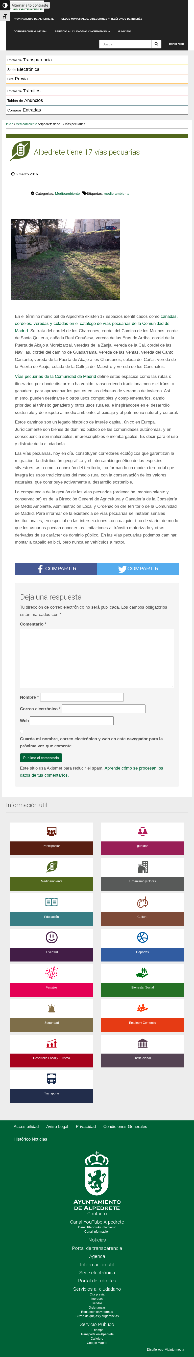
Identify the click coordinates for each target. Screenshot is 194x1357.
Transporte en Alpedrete (97, 1334)
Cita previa (97, 1294)
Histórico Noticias (30, 1139)
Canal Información (97, 1231)
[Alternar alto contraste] (5, 5)
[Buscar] (156, 44)
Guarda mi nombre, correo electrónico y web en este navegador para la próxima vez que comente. (91, 742)
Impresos (97, 1299)
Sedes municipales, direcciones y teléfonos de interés (101, 18)
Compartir (61, 569)
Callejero (97, 1338)
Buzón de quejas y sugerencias (97, 1316)
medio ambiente (117, 193)
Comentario (33, 624)
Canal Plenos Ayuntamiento (97, 1227)
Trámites (23, 90)
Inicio (9, 124)
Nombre (29, 697)
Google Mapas (97, 1343)
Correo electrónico (40, 708)
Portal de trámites (97, 1281)
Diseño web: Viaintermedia (165, 1349)
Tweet (15, 193)
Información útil (97, 1264)
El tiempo (97, 1330)
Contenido (176, 44)
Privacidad (86, 1126)
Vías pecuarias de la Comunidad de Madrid (55, 376)
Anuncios (25, 100)
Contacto (97, 1214)
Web (24, 720)
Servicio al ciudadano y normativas (81, 31)
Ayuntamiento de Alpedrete (34, 18)
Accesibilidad (26, 1126)
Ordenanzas (97, 1307)
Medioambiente (26, 124)
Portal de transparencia (97, 1248)
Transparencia (29, 59)
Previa (17, 78)
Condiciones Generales (125, 1126)
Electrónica (23, 69)
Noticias (97, 1240)
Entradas (24, 109)
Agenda (97, 1256)
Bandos (97, 1303)
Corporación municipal (30, 31)
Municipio (124, 31)
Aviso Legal (57, 1126)
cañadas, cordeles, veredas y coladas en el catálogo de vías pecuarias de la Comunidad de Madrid (96, 323)
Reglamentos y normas (97, 1312)
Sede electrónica (97, 1273)
